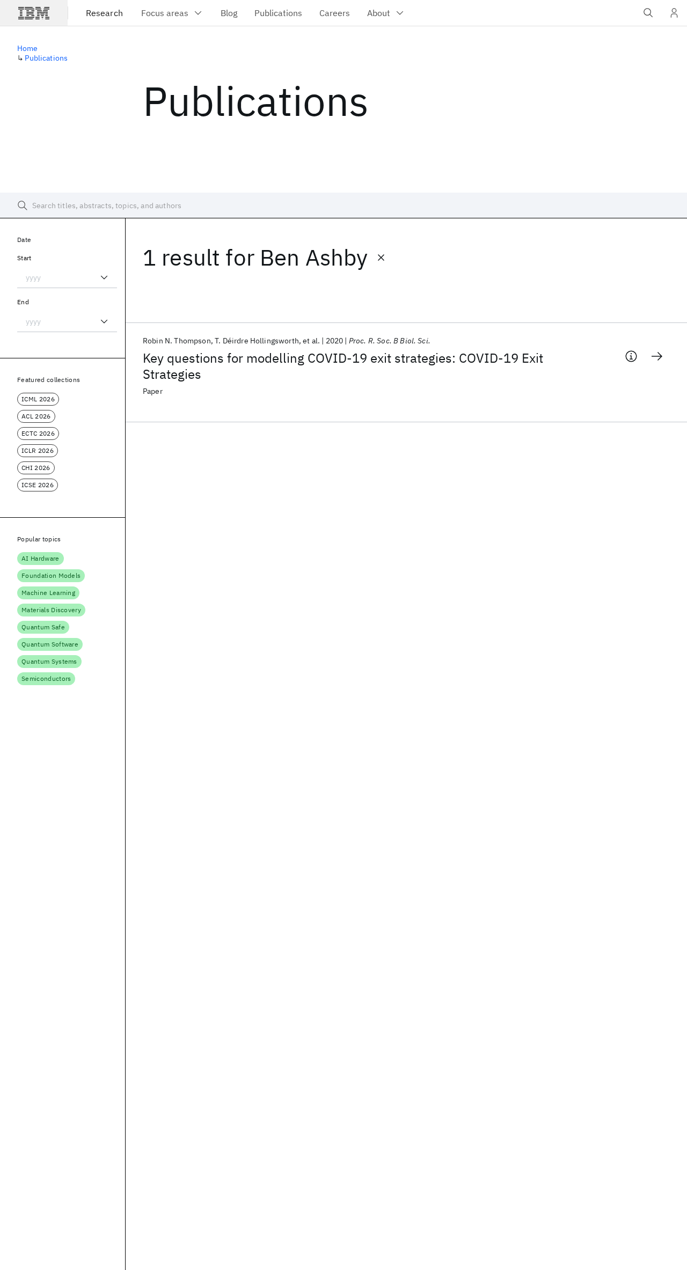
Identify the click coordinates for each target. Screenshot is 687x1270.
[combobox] (67, 277)
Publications (46, 58)
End (23, 302)
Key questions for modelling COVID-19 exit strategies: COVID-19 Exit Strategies (343, 366)
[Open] (104, 277)
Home (27, 48)
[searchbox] (343, 205)
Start (24, 258)
